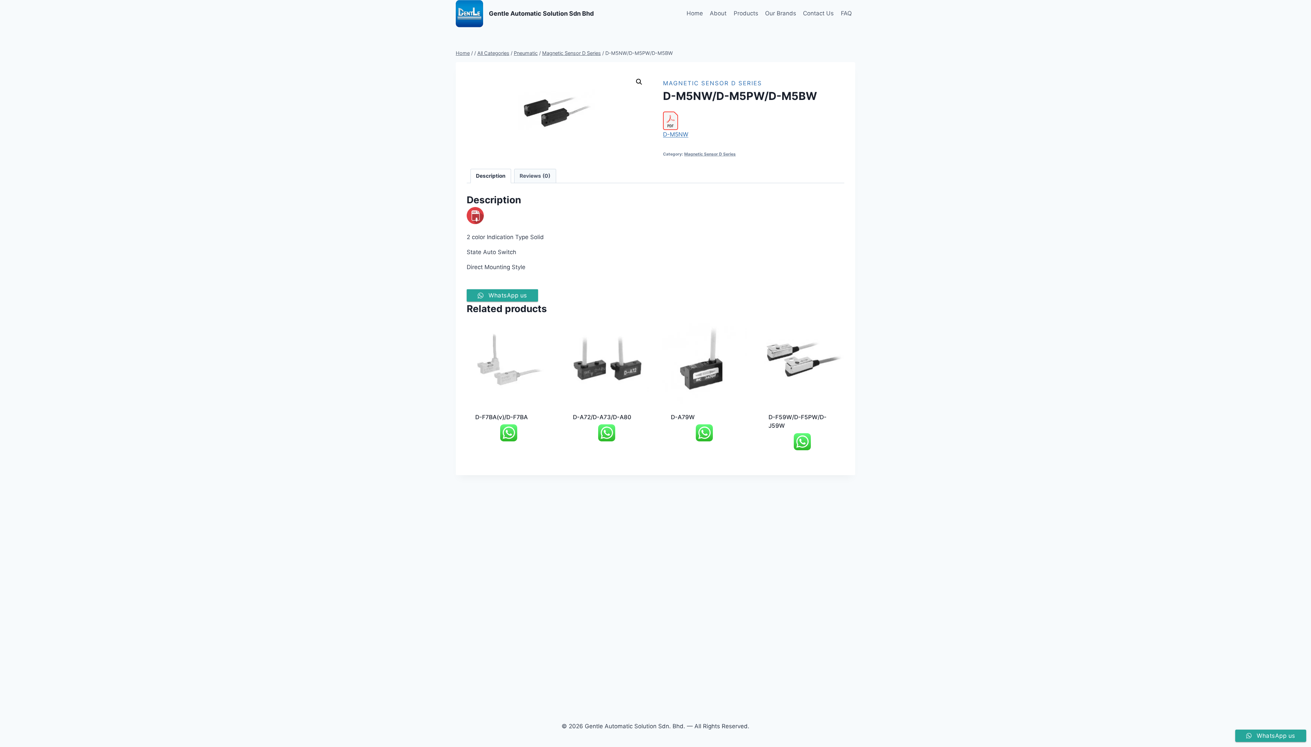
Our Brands (780, 13)
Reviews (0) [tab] (535, 176)
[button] (639, 82)
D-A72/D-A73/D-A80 (602, 417)
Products (746, 13)
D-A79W (683, 417)
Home (695, 13)
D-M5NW (675, 134)
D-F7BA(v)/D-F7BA (501, 417)
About (718, 13)
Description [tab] (491, 176)
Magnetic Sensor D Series (712, 83)
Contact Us (818, 13)
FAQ (846, 13)
